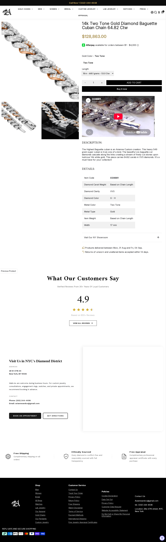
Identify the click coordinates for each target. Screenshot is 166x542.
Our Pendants (41, 519)
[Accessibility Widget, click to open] (162, 538)
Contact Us (73, 490)
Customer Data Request (111, 507)
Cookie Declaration (110, 496)
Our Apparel (40, 511)
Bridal (37, 497)
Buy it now (122, 89)
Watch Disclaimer (75, 508)
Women (38, 493)
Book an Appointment (25, 416)
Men (37, 490)
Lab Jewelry (40, 508)
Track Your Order (75, 493)
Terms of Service (75, 511)
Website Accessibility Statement (115, 510)
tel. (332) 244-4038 (144, 505)
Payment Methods (75, 515)
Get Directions (55, 416)
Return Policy (73, 501)
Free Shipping (74, 504)
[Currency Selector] (159, 12)
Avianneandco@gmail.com (146, 501)
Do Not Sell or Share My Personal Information (116, 515)
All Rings (38, 501)
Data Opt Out (107, 499)
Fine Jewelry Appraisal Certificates (82, 522)
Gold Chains (40, 515)
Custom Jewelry (42, 522)
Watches (38, 504)
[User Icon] (152, 12)
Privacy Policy (74, 497)
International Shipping (77, 519)
